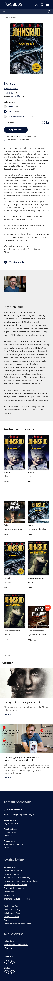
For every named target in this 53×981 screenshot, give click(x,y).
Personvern (9, 892)
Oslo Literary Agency (13, 913)
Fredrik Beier (9, 93)
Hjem (6, 18)
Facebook (6, 961)
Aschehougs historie (13, 870)
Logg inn (36, 5)
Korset (31, 525)
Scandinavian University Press (17, 923)
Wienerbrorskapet (36, 578)
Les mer (7, 413)
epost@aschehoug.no (25, 814)
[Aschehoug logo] (13, 4)
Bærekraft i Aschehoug (14, 888)
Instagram (12, 961)
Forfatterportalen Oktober (15, 884)
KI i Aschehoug (10, 895)
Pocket (14, 107)
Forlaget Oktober (11, 916)
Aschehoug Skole (11, 906)
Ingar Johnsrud (11, 88)
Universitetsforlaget (13, 909)
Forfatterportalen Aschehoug (17, 877)
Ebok (13, 111)
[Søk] (49, 11)
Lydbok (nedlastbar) (21, 116)
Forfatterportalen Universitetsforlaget (21, 881)
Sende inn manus (11, 874)
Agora (6, 920)
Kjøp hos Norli (15, 129)
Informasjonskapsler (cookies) (17, 899)
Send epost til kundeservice (16, 944)
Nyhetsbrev (9, 941)
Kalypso (7, 472)
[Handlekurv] (42, 4)
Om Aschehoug (11, 867)
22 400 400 (14, 809)
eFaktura (8, 948)
